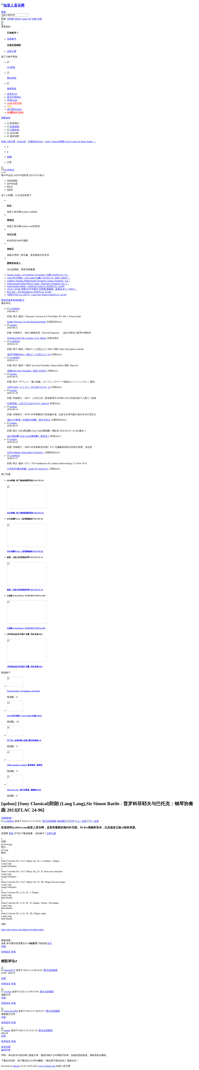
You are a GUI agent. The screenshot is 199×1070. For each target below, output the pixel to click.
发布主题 (5, 1046)
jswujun (7, 991)
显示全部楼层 (49, 821)
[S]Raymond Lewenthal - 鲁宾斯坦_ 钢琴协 (24, 765)
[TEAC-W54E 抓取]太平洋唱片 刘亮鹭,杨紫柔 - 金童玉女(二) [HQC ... (42, 289)
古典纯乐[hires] (35, 141)
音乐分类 (14, 97)
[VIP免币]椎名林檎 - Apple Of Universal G (28, 469)
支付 (49, 943)
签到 (9, 106)
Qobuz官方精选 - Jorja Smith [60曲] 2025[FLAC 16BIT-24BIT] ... (38, 278)
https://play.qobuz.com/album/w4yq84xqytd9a (22, 929)
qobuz (25, 19)
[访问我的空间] (2, 168)
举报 (13, 952)
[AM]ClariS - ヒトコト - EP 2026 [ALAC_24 (28, 387)
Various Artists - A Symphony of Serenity (23, 691)
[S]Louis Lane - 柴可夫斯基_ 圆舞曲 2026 (24, 790)
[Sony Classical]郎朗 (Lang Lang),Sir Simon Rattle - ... (70, 141)
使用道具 (5, 952)
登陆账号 (11, 39)
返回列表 (5, 1050)
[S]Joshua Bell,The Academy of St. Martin (26, 338)
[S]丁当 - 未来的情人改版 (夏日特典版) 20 (24, 740)
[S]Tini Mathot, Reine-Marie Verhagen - (25, 452)
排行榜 (14, 109)
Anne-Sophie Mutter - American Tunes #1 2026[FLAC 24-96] (36, 286)
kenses (7, 1030)
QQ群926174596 (15, 112)
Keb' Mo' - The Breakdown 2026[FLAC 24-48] (29, 292)
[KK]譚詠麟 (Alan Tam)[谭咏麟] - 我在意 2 (28, 436)
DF (29, 19)
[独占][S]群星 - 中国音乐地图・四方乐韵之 (28, 420)
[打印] (70, 821)
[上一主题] (81, 821)
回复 (3, 946)
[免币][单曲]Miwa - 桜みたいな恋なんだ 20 (28, 354)
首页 (12, 94)
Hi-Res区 (21, 141)
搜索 (3, 12)
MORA (18, 19)
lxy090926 (9, 170)
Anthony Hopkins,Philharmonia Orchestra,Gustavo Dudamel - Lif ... (38, 281)
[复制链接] (6, 818)
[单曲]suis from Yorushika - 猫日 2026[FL (26, 371)
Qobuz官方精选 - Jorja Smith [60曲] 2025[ (24, 716)
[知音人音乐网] (12, 5)
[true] (2, 17)
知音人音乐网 (8, 141)
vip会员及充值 (14, 103)
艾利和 (10, 19)
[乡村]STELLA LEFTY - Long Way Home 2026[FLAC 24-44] (36, 294)
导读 (12, 100)
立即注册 (11, 51)
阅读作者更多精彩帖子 (12, 300)
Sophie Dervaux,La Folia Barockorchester (26, 322)
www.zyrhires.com (46, 1066)
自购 (34, 19)
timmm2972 (9, 970)
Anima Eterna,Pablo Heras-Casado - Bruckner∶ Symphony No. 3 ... (38, 283)
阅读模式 (62, 821)
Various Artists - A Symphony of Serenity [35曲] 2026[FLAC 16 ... (38, 275)
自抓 (39, 19)
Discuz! (16, 1066)
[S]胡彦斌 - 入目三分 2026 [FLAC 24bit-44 (28, 403)
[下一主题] (93, 821)
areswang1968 (10, 1011)
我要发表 (5, 118)
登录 (11, 833)
